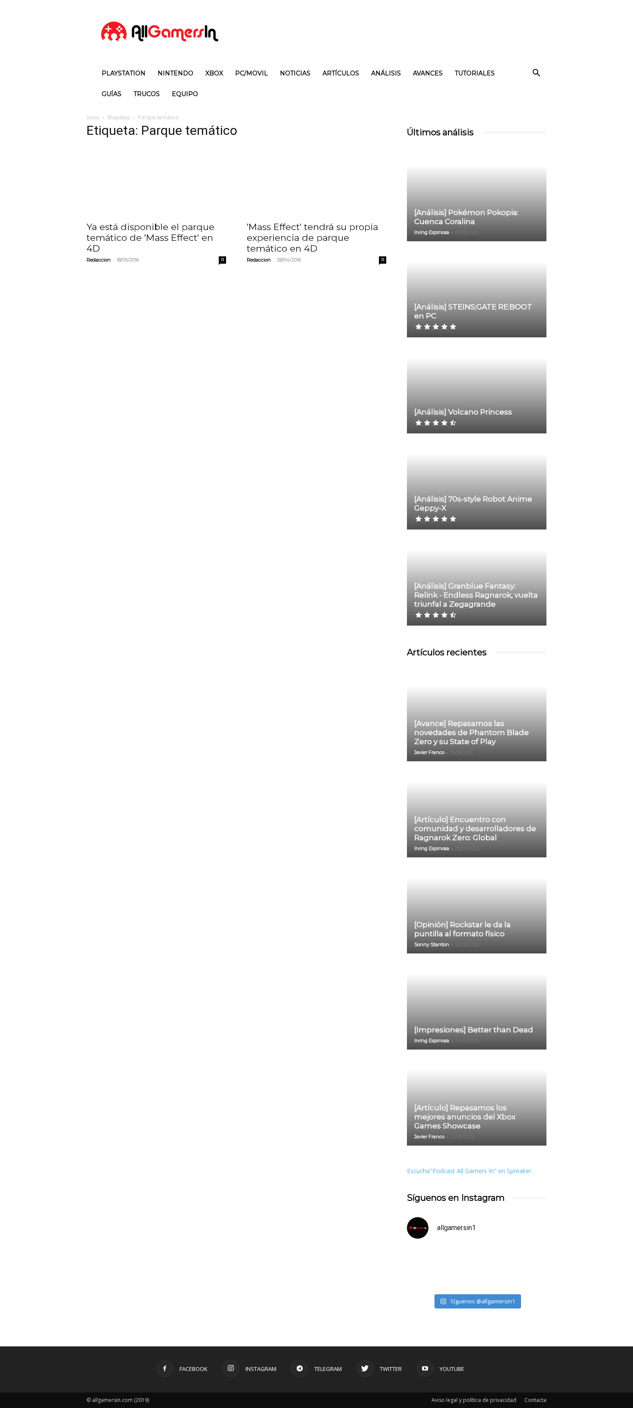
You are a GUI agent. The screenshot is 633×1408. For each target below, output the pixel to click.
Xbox (214, 73)
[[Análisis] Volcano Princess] (476, 386)
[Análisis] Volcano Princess (463, 412)
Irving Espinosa (431, 232)
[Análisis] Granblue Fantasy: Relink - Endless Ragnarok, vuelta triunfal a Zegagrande (476, 595)
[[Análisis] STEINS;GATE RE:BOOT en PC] (476, 290)
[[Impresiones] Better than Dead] (476, 1002)
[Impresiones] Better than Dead (473, 1029)
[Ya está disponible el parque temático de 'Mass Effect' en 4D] (156, 181)
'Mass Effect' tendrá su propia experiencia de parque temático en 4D (312, 237)
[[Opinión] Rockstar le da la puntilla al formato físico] (476, 906)
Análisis (386, 73)
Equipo (185, 94)
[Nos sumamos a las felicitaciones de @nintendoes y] (441, 1268)
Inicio (93, 117)
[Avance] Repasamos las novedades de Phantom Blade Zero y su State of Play (471, 732)
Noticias (295, 73)
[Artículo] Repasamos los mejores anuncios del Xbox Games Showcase (464, 1116)
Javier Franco (429, 752)
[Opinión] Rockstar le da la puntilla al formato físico (462, 929)
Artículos (341, 73)
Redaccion (99, 260)
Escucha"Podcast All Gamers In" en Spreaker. (470, 1171)
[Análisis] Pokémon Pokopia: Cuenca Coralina (466, 217)
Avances (428, 73)
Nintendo (175, 73)
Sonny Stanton (431, 944)
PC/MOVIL (251, 73)
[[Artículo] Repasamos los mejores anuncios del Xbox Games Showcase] (476, 1098)
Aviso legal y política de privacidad (473, 1400)
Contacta (535, 1400)
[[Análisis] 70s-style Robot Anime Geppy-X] (476, 482)
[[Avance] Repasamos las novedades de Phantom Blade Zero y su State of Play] (476, 714)
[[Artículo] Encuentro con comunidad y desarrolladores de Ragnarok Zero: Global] (476, 810)
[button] (536, 74)
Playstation (124, 73)
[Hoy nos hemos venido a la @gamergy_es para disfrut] (512, 1268)
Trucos (146, 94)
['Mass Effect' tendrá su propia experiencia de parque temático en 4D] (316, 181)
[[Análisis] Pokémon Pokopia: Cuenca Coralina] (476, 193)
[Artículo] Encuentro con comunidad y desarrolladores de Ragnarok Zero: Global (475, 828)
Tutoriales (475, 73)
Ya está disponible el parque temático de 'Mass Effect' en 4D (150, 237)
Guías (111, 94)
